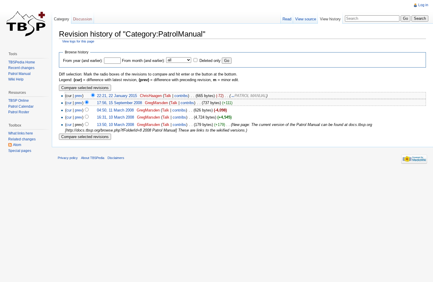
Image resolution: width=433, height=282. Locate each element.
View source (305, 19)
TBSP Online (18, 101)
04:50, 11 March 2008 (115, 110)
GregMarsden (156, 103)
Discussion (82, 19)
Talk (167, 96)
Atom (17, 145)
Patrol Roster (18, 112)
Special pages (19, 151)
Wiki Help (16, 79)
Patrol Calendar (21, 106)
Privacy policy (68, 158)
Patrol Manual (19, 74)
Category (61, 19)
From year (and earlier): (83, 60)
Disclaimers (116, 158)
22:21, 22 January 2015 (117, 96)
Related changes (22, 139)
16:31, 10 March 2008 (115, 117)
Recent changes (21, 68)
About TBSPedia (92, 158)
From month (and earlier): (143, 60)
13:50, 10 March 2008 (115, 124)
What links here (20, 133)
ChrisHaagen (151, 96)
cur (69, 103)
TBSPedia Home (21, 62)
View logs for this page (78, 41)
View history (330, 19)
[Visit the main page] (25, 23)
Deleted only (210, 60)
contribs (181, 96)
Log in (423, 5)
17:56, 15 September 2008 (119, 103)
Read (286, 19)
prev (78, 96)
